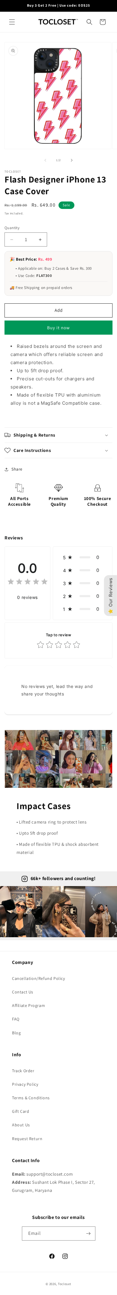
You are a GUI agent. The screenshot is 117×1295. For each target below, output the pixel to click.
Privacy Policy (25, 1084)
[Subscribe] (88, 1233)
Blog (16, 1033)
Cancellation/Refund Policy (38, 978)
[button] (12, 22)
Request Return (27, 1138)
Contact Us (22, 992)
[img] (27, 582)
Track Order (23, 1070)
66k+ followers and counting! (63, 878)
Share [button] (16, 469)
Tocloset (64, 1284)
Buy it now (58, 327)
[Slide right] (71, 160)
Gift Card (20, 1111)
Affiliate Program (28, 1005)
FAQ (16, 1019)
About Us (21, 1125)
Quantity (12, 227)
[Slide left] (45, 160)
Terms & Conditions (31, 1097)
